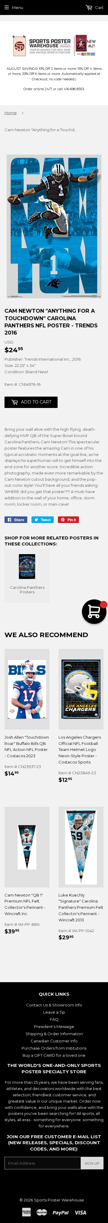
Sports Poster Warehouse (59, 1200)
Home (10, 112)
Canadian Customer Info (54, 1040)
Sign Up (92, 1163)
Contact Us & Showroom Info (54, 1005)
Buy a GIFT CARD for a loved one (54, 1055)
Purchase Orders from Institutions (54, 1048)
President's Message (54, 1026)
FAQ (54, 1019)
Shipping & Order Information (54, 1033)
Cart (99, 7)
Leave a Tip (54, 1012)
